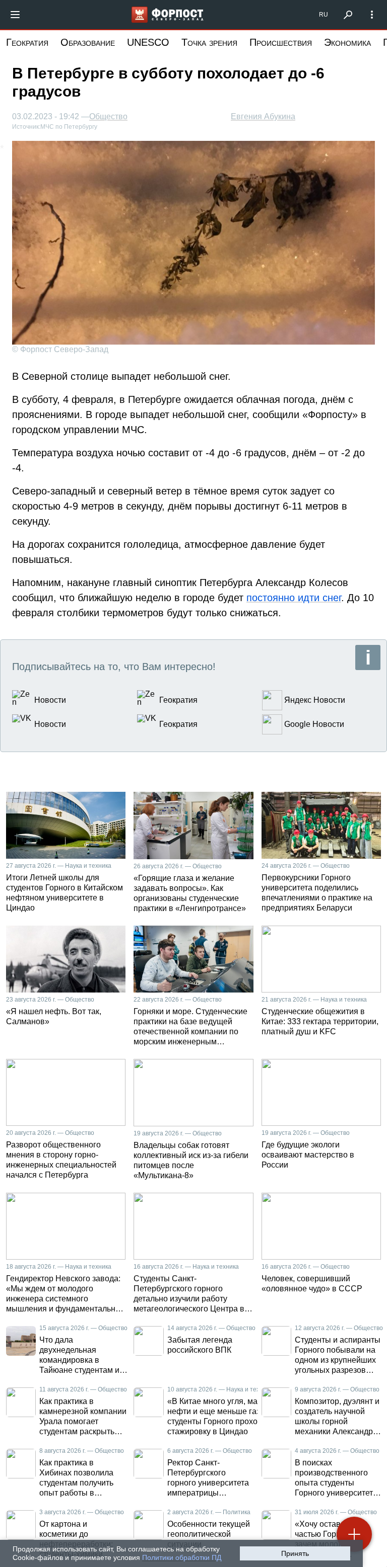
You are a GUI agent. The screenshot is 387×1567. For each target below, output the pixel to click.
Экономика (347, 42)
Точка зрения (209, 42)
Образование (87, 42)
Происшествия (280, 42)
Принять (295, 1553)
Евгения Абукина (263, 116)
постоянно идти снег (293, 597)
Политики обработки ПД (181, 1557)
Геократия (27, 42)
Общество (108, 117)
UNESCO (148, 42)
